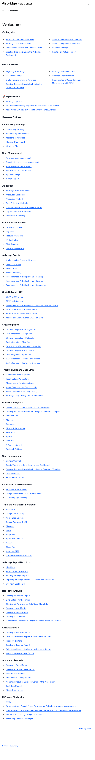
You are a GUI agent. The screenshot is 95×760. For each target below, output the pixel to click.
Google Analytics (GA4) (16, 522)
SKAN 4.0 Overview (15, 301)
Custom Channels (14, 461)
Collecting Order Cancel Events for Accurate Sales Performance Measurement (41, 706)
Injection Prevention (15, 248)
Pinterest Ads (12, 416)
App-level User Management (19, 166)
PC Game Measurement (16, 489)
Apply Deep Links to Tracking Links (21, 387)
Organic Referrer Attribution (18, 211)
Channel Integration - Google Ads (67, 39)
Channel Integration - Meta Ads (66, 43)
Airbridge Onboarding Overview (20, 39)
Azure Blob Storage (15, 518)
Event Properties (13, 264)
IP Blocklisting (12, 240)
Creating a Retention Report (18, 632)
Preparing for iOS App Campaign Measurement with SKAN (32, 305)
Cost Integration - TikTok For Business (23, 363)
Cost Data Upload (14, 686)
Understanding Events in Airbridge (21, 80)
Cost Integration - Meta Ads (18, 342)
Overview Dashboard (15, 584)
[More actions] (92, 3)
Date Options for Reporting (18, 600)
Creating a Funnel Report (17, 665)
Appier (9, 436)
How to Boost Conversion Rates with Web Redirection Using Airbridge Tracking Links (43, 710)
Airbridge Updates (14, 101)
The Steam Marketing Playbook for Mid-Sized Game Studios (32, 105)
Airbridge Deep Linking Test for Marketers (24, 395)
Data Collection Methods (17, 203)
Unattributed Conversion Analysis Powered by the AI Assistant (33, 621)
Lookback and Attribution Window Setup (24, 48)
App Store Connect (14, 539)
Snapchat (10, 424)
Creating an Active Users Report (20, 669)
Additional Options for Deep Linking (21, 391)
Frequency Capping (14, 236)
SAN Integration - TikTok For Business (23, 359)
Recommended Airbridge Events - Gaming (24, 277)
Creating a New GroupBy (17, 612)
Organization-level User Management (22, 162)
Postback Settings (60, 48)
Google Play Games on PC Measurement (24, 493)
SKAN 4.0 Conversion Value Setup (21, 313)
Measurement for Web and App (20, 383)
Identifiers (10, 567)
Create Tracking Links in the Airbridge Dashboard (27, 407)
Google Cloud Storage (15, 514)
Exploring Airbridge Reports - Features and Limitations (30, 580)
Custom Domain (13, 473)
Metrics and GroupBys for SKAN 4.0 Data (24, 318)
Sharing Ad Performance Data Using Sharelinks (27, 604)
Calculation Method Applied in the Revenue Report (28, 649)
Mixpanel (10, 526)
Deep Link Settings (14, 76)
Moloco (9, 420)
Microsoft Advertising (15, 428)
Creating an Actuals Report (64, 52)
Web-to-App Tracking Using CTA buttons (24, 714)
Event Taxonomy (13, 272)
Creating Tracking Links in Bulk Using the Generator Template (33, 411)
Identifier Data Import (15, 142)
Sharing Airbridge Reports (17, 575)
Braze (8, 530)
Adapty (9, 543)
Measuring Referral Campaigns (19, 719)
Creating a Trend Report (16, 616)
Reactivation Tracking (15, 215)
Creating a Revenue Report (18, 645)
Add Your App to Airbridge (18, 133)
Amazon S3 (11, 509)
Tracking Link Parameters (17, 379)
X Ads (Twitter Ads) (14, 445)
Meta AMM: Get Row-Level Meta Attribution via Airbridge (31, 110)
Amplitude (10, 534)
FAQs (8, 702)
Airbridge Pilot (12, 146)
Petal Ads (10, 441)
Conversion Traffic (14, 227)
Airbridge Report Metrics (63, 76)
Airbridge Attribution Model (64, 71)
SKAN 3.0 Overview (15, 297)
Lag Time (10, 231)
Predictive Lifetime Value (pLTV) (20, 653)
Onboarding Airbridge (15, 129)
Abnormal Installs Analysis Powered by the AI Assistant (30, 682)
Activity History (12, 179)
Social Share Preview (15, 477)
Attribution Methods (15, 199)
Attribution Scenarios (15, 195)
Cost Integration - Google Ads (19, 334)
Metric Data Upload (14, 690)
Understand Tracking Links (18, 375)
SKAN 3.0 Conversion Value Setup (21, 309)
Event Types (11, 268)
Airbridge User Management (18, 43)
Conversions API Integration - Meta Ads (23, 346)
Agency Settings (13, 174)
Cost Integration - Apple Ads (18, 354)
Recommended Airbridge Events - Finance (24, 281)
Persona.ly (10, 432)
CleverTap (10, 547)
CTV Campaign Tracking (16, 498)
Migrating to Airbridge (15, 71)
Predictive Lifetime (14, 641)
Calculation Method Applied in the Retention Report (28, 637)
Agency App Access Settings (19, 170)
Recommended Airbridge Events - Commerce (26, 285)
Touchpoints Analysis (15, 673)
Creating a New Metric (16, 608)
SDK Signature (12, 244)
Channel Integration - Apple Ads (20, 350)
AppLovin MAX (12, 551)
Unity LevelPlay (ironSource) (19, 555)
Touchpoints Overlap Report (18, 678)
